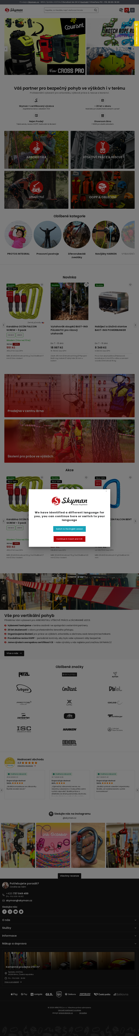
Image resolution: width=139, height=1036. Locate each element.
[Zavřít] (106, 491)
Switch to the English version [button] (69, 529)
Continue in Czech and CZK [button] (69, 539)
